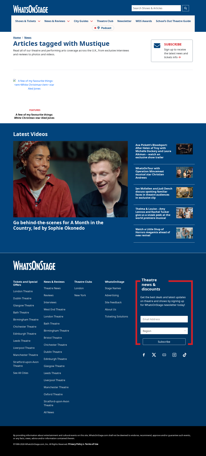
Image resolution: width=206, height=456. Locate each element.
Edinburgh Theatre (24, 333)
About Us (110, 309)
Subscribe (164, 341)
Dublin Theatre (22, 298)
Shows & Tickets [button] (26, 21)
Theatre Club (105, 21)
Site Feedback (113, 302)
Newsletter (124, 21)
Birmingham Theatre (25, 319)
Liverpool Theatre (24, 348)
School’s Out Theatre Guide (173, 21)
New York (80, 295)
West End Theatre (54, 309)
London (79, 288)
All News (49, 412)
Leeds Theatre (21, 341)
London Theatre (23, 291)
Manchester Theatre (25, 355)
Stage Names (113, 288)
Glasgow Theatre (23, 305)
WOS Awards (144, 21)
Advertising (112, 295)
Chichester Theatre (24, 326)
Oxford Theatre (53, 394)
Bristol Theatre (53, 337)
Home (17, 37)
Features (34, 110)
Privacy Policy (75, 444)
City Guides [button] (81, 21)
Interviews (50, 302)
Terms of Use (91, 444)
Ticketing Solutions (116, 316)
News (27, 37)
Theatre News (52, 288)
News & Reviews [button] (55, 21)
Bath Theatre (21, 312)
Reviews (49, 295)
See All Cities (20, 373)
